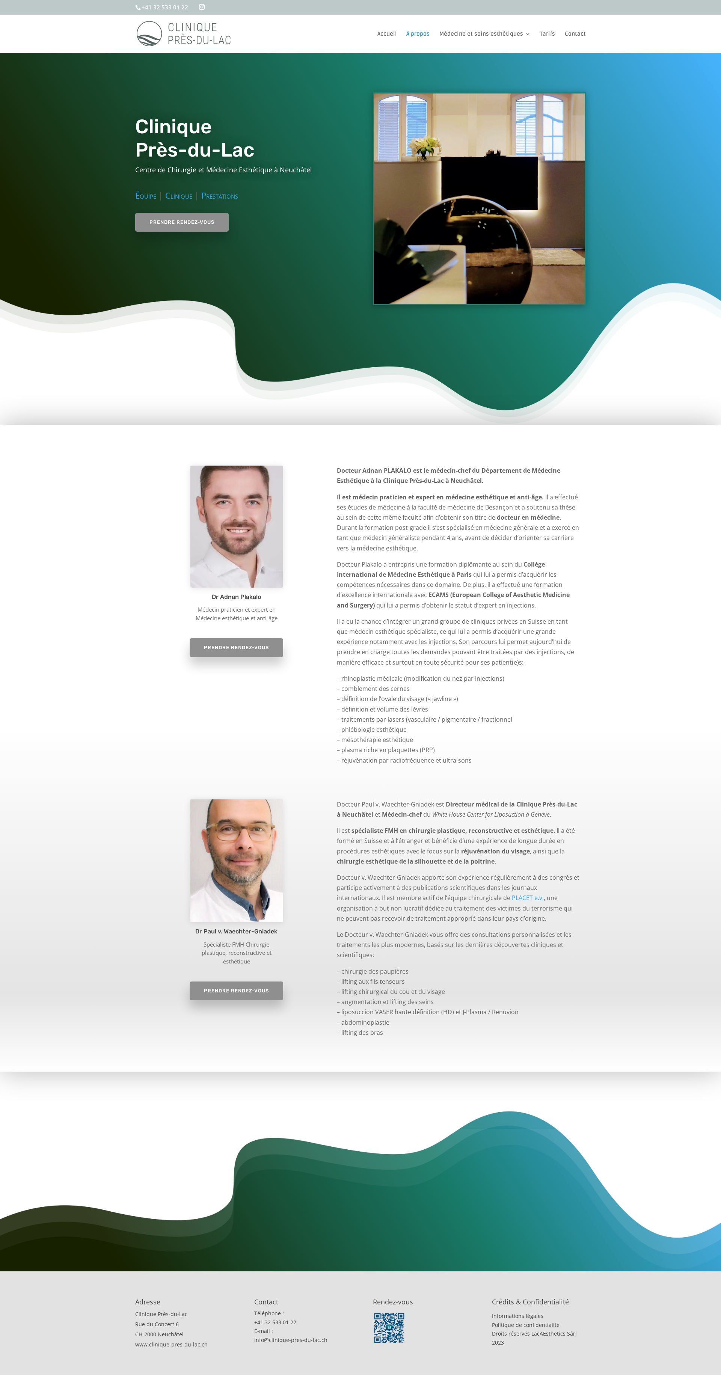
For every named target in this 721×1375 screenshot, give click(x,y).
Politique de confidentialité (526, 1324)
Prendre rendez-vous (181, 222)
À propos (418, 34)
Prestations (219, 195)
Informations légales (517, 1315)
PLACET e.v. (528, 898)
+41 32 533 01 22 (165, 7)
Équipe (145, 195)
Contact (575, 34)
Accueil (387, 34)
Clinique (178, 195)
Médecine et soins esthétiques (481, 34)
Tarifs (547, 34)
